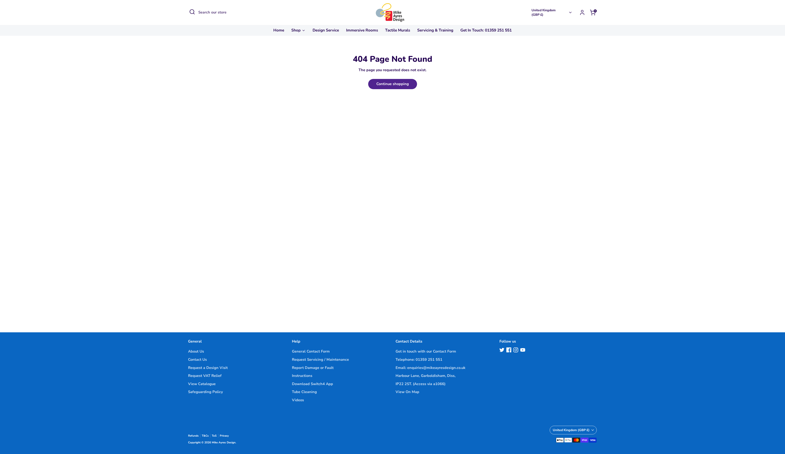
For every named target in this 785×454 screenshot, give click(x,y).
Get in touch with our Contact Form (426, 351)
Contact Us (197, 359)
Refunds (193, 436)
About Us (196, 351)
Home (278, 30)
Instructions (302, 375)
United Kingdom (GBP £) (544, 12)
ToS (214, 436)
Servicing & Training (435, 30)
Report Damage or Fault (313, 367)
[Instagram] (515, 349)
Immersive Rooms (362, 30)
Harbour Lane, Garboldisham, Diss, (425, 375)
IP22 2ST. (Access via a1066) (420, 383)
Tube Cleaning (304, 391)
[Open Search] (192, 12)
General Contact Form (311, 351)
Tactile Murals (397, 30)
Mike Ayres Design (224, 442)
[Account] (582, 12)
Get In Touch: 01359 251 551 (486, 30)
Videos (298, 400)
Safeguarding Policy (205, 391)
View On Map (407, 391)
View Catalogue (202, 383)
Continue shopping (392, 83)
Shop (296, 30)
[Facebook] (508, 349)
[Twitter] (501, 349)
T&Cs (205, 436)
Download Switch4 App (312, 383)
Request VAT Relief (205, 375)
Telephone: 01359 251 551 (419, 359)
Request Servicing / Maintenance (320, 359)
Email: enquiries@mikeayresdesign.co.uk (430, 367)
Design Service (326, 30)
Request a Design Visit (208, 367)
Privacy (224, 436)
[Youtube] (522, 349)
